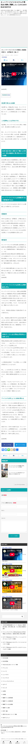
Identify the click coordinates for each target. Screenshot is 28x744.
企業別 (4, 691)
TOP (14, 726)
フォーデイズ (6, 677)
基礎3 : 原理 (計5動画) (7, 580)
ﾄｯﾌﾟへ (24, 742)
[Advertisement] (14, 31)
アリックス (5, 667)
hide (9, 95)
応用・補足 (5, 711)
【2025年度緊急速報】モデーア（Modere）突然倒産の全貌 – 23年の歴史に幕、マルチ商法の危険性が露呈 (14, 626)
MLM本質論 (5, 661)
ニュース (5, 671)
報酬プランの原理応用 (8, 701)
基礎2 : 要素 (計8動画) (7, 564)
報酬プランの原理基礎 (8, 697)
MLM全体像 (4, 57)
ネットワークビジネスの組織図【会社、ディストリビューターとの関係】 (17, 466)
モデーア (5, 684)
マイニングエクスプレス (8, 681)
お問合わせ (17, 742)
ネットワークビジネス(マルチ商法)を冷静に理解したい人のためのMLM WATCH (14, 4)
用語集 (10, 742)
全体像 (4, 694)
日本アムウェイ (6, 717)
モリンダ (5, 687)
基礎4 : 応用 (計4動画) (7, 596)
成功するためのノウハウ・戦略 (10, 714)
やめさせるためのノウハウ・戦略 (10, 664)
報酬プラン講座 (6, 707)
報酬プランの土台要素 (8, 704)
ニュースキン (6, 674)
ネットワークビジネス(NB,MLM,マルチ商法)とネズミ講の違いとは (17, 473)
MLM (3, 742)
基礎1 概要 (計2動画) (7, 547)
